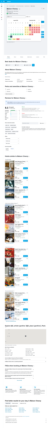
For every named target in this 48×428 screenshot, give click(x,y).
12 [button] (15, 29)
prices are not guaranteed (26, 416)
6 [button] (25, 27)
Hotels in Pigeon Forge (9, 409)
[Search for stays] (1, 6)
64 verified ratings (15, 13)
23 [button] (32, 32)
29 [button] (22, 34)
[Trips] (1, 15)
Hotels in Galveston (8, 411)
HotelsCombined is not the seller (11, 419)
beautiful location (13, 127)
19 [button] (15, 32)
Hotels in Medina (35, 409)
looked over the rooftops (11, 133)
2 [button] (32, 25)
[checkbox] (9, 149)
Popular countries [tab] (15, 403)
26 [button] (15, 34)
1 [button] (22, 25)
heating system (7, 129)
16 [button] (32, 29)
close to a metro (7, 127)
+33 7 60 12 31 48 (10, 12)
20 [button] (25, 32)
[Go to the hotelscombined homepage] (7, 1)
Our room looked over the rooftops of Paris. (30, 114)
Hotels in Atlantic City (22, 410)
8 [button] (22, 27)
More (6, 74)
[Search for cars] (1, 8)
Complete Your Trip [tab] (23, 403)
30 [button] (32, 34)
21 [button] (20, 32)
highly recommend (8, 131)
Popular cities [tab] (8, 403)
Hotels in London (35, 410)
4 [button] (13, 27)
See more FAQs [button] (19, 380)
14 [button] (20, 29)
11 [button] (13, 29)
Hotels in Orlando (22, 409)
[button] (2, 1)
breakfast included (13, 125)
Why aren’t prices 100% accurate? (11, 422)
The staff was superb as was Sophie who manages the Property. (33, 110)
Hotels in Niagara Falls (36, 411)
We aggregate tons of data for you (11, 420)
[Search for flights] (1, 4)
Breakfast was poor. (26, 116)
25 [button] (13, 34)
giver (6, 133)
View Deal (25, 168)
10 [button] (11, 29)
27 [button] (25, 34)
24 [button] (11, 34)
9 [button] (32, 27)
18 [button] (13, 32)
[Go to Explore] (1, 12)
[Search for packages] (1, 10)
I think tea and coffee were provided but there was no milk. (32, 117)
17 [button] (11, 32)
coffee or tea (7, 125)
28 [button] (20, 34)
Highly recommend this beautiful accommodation (31, 108)
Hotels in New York (8, 410)
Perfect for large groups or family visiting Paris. (30, 109)
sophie (12, 129)
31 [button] (11, 36)
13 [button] (25, 29)
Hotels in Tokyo (21, 411)
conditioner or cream (15, 131)
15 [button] (22, 29)
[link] (10, 199)
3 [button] (34, 25)
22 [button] (22, 32)
